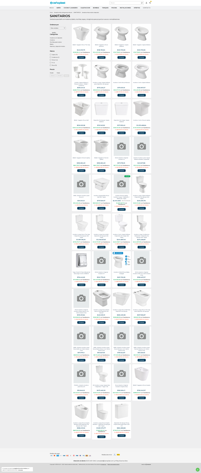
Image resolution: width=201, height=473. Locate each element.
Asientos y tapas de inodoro (57, 46)
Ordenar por (54, 25)
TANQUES (105, 8)
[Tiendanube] (146, 464)
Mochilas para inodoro (56, 42)
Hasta (58, 73)
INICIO (52, 8)
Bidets (51, 44)
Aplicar (66, 75)
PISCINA (114, 8)
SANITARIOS (77, 12)
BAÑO (59, 8)
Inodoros (52, 40)
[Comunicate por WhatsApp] (197, 469)
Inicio (51, 12)
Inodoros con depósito (56, 38)
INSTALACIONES (125, 8)
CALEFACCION (85, 8)
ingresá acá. (103, 464)
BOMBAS (96, 8)
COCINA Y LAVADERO (71, 8)
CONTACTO (146, 8)
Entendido (20, 470)
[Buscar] (141, 2)
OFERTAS (137, 8)
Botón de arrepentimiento (113, 464)
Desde (51, 73)
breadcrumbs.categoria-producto (63, 12)
